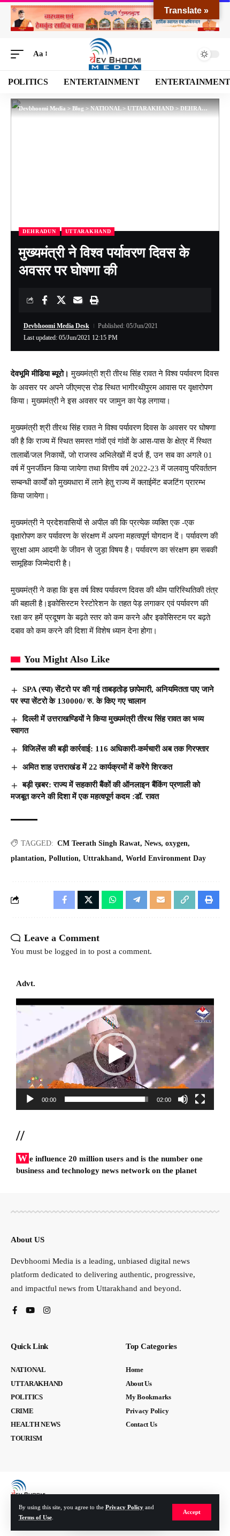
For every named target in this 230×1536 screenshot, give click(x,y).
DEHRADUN (39, 231)
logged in (70, 951)
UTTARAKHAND (88, 231)
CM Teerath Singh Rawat (98, 843)
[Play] (30, 1099)
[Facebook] (15, 1311)
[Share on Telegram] (136, 900)
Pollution (64, 858)
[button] (191, 1512)
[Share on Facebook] (44, 300)
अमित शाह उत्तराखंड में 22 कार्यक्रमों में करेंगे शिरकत (97, 767)
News (152, 843)
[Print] (94, 300)
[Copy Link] (184, 900)
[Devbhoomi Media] (115, 54)
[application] (115, 1054)
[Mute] (183, 1099)
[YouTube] (30, 1311)
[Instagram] (47, 1311)
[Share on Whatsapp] (112, 900)
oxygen (176, 843)
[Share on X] (60, 300)
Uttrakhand (102, 858)
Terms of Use (35, 1517)
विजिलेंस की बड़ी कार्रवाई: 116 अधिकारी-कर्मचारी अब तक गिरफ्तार (115, 748)
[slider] (106, 1099)
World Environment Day (166, 858)
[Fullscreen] (200, 1099)
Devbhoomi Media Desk (56, 326)
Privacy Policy (124, 1507)
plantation (27, 858)
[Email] (77, 300)
